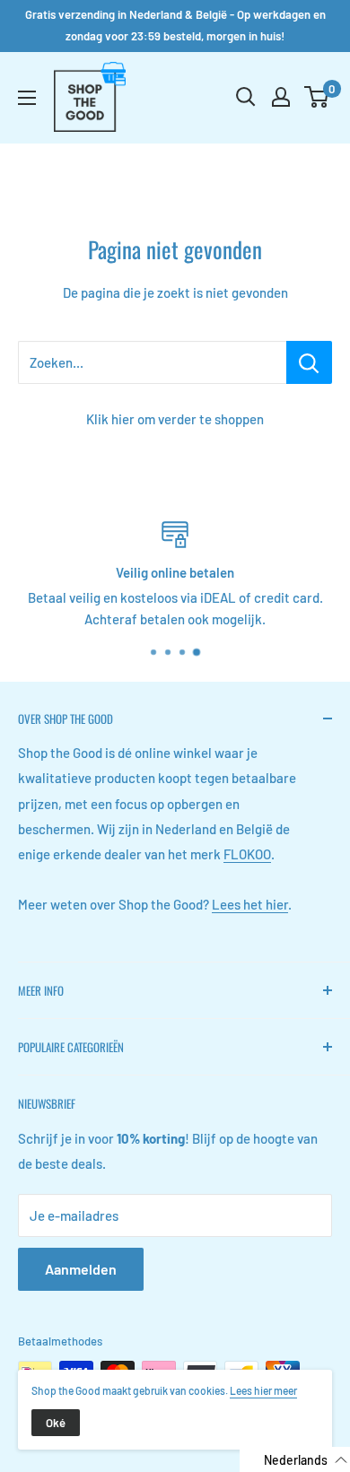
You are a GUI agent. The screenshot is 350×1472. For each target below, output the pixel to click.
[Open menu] (27, 98)
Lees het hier (250, 904)
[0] (317, 97)
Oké (56, 1422)
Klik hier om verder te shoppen (175, 419)
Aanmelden (81, 1268)
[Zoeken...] (309, 362)
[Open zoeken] (246, 97)
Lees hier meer (263, 1390)
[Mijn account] (281, 97)
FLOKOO (247, 854)
